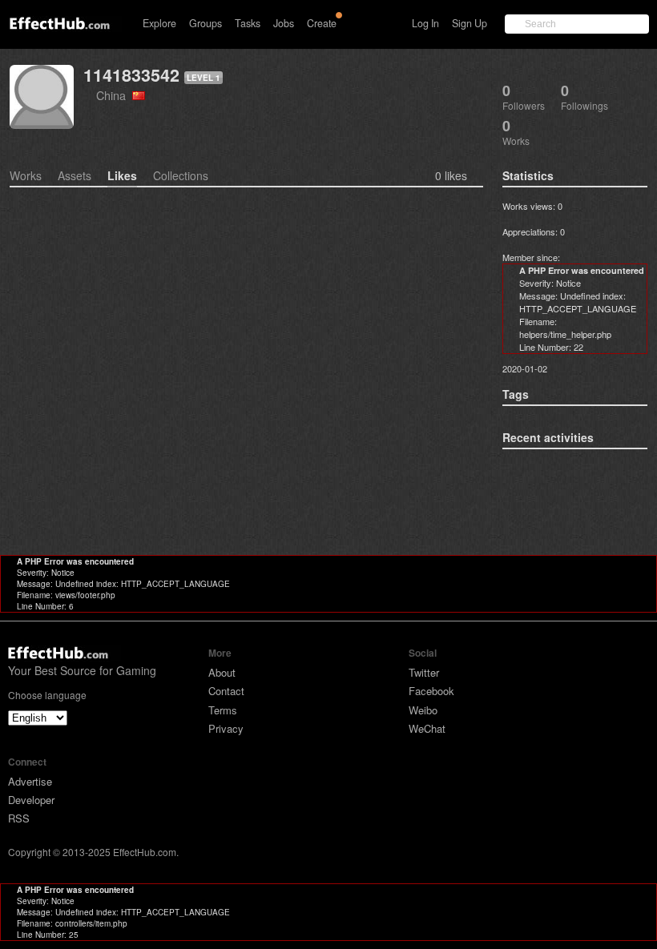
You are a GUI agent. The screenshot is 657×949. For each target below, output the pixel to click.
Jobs (283, 23)
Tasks (247, 23)
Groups (205, 23)
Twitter (424, 672)
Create (322, 23)
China (114, 94)
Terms (222, 710)
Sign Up (469, 23)
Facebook (431, 690)
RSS (19, 818)
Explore (159, 23)
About (222, 672)
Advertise (30, 781)
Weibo (423, 710)
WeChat (427, 728)
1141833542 (131, 74)
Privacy (226, 728)
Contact (226, 690)
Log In (425, 23)
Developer (31, 799)
